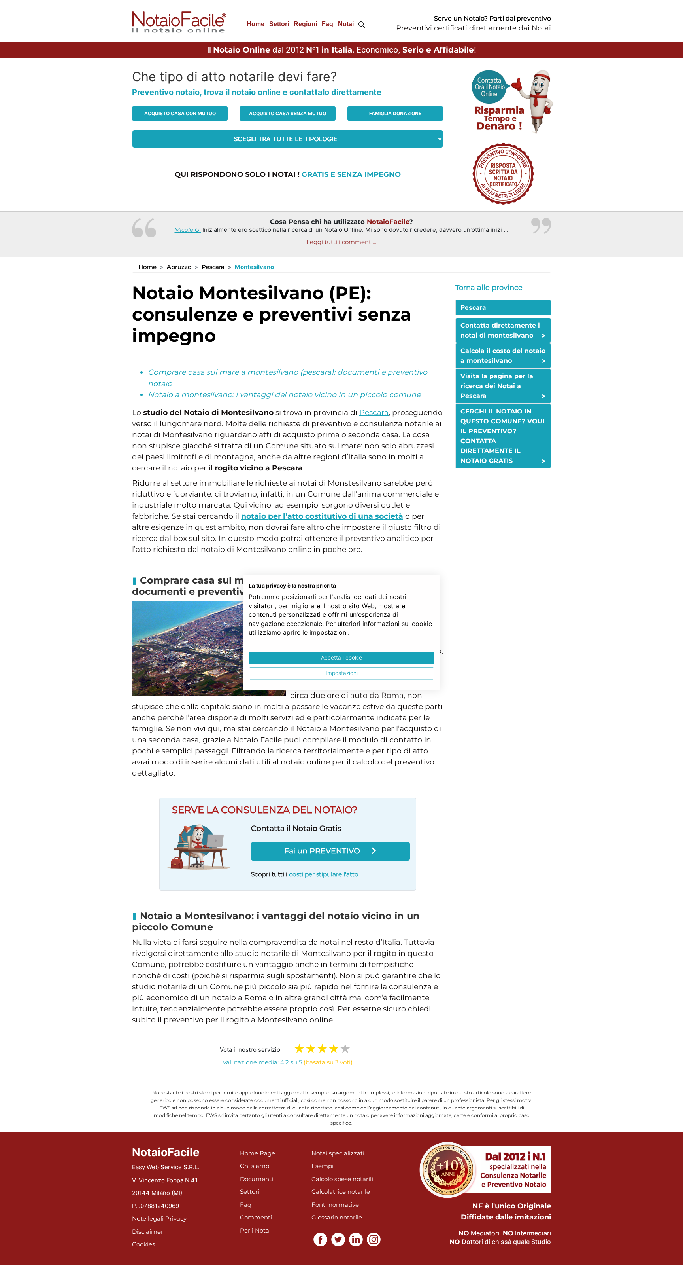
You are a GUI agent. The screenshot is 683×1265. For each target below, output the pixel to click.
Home (255, 24)
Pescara (213, 267)
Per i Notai (255, 1230)
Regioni (305, 24)
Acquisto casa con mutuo (180, 113)
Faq (327, 24)
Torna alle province (489, 287)
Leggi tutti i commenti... (341, 242)
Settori (279, 24)
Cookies (143, 1244)
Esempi (322, 1166)
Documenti (256, 1179)
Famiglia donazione (395, 113)
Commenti (256, 1217)
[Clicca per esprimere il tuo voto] (345, 1048)
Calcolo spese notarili (342, 1179)
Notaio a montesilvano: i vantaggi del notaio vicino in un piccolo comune (284, 394)
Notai (346, 24)
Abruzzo (179, 267)
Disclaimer (147, 1231)
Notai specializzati (337, 1153)
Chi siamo (254, 1166)
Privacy (176, 1218)
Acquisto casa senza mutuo (287, 113)
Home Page (257, 1153)
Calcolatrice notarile (340, 1191)
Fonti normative (335, 1204)
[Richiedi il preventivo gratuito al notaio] (503, 173)
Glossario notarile (336, 1217)
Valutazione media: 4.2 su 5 (288, 1062)
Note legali (148, 1218)
